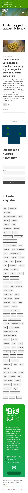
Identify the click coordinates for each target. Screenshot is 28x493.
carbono (13, 257)
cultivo (5, 274)
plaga (14, 352)
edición (6, 286)
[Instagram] (20, 128)
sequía (21, 372)
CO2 (5, 265)
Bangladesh (7, 233)
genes (20, 302)
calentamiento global (18, 249)
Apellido (5, 170)
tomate (17, 380)
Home (5, 21)
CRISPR (6, 270)
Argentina (6, 224)
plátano (20, 356)
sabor (15, 364)
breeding (6, 249)
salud (21, 364)
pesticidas (6, 352)
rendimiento (7, 364)
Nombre (5, 164)
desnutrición (15, 278)
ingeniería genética (14, 319)
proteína (6, 360)
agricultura (7, 212)
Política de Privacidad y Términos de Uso (14, 486)
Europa (17, 298)
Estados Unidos (8, 298)
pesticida (20, 348)
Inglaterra (6, 323)
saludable (6, 368)
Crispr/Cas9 (14, 270)
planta (5, 356)
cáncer (20, 274)
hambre (20, 315)
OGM (13, 343)
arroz (14, 224)
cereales (21, 257)
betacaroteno (7, 237)
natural (14, 339)
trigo (15, 389)
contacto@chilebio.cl (13, 462)
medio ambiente (14, 327)
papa (13, 348)
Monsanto (6, 339)
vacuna (12, 397)
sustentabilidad (8, 380)
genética (14, 307)
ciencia (19, 261)
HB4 (5, 319)
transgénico (17, 385)
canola (6, 257)
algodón (6, 220)
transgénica (7, 385)
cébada (6, 278)
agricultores (13, 208)
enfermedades (8, 294)
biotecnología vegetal (10, 245)
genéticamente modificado (11, 311)
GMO (13, 315)
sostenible (12, 376)
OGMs (19, 343)
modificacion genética (10, 335)
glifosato (6, 315)
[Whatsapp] (14, 140)
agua (20, 216)
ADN (5, 208)
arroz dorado (7, 228)
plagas (21, 352)
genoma (6, 307)
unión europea (15, 393)
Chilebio (18, 55)
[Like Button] (5, 104)
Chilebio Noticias (7, 56)
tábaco (6, 393)
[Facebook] (8, 128)
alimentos (14, 220)
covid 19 (21, 265)
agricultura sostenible (9, 216)
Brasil (20, 245)
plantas (13, 356)
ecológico (18, 282)
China (11, 261)
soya (19, 376)
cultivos (13, 274)
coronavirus (13, 265)
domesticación (8, 282)
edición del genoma (16, 286)
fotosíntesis (7, 302)
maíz (5, 327)
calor (5, 253)
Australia (16, 228)
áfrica (19, 397)
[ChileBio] (6, 11)
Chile (5, 261)
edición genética (8, 290)
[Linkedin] (20, 134)
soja (5, 376)
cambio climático (14, 253)
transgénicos (7, 389)
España (17, 294)
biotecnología (18, 237)
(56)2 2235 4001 (8, 4)
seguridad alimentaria (10, 372)
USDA (5, 397)
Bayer (15, 233)
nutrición (6, 343)
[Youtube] (8, 134)
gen (14, 302)
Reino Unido (15, 360)
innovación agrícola (17, 323)
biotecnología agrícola (10, 241)
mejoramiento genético (10, 331)
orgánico (6, 348)
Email (4, 176)
